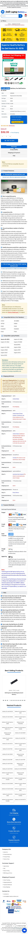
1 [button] (3, 700)
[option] (14, 67)
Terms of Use (6, 859)
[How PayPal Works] (14, 911)
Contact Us (6, 894)
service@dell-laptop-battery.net (10, 896)
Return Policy (6, 870)
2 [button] (5, 700)
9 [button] (18, 700)
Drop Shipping (6, 887)
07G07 (2, 321)
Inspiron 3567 (4, 352)
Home (9, 23)
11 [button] (22, 700)
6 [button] (13, 700)
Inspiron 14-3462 (5, 342)
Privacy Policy (6, 856)
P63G (15, 326)
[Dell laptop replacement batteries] (14, 11)
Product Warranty (7, 854)
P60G (2, 326)
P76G (15, 331)
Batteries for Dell (16, 23)
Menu (4, 21)
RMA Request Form (7, 873)
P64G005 (16, 329)
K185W (15, 323)
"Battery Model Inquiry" (13, 312)
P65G (2, 331)
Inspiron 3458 (17, 347)
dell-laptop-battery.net (16, 923)
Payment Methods (7, 884)
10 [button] (20, 700)
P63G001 (3, 329)
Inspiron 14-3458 (18, 339)
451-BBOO (16, 321)
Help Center (6, 866)
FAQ (4, 868)
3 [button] (7, 700)
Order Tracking (6, 880)
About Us (5, 852)
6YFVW (2, 323)
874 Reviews (12, 125)
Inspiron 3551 (17, 350)
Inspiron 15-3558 (5, 347)
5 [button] (11, 700)
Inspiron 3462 (4, 350)
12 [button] (24, 700)
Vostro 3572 (4, 355)
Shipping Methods (7, 882)
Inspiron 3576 (17, 352)
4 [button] (9, 700)
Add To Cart (10, 140)
